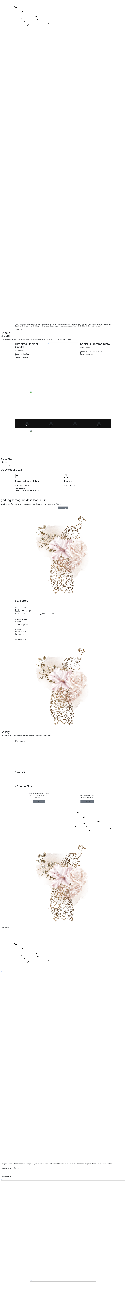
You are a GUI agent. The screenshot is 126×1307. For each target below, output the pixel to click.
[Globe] (3, 1275)
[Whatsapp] (7, 1275)
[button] (39, 801)
